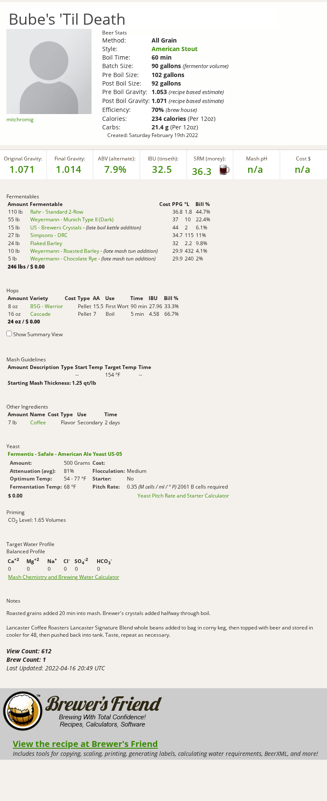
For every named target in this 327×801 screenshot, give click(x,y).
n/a (303, 169)
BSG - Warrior (46, 306)
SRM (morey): (210, 158)
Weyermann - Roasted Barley (64, 251)
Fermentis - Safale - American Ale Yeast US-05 (65, 454)
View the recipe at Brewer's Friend (85, 744)
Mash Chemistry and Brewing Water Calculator (63, 577)
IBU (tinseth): (163, 158)
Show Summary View (38, 334)
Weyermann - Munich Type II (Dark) (72, 219)
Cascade (40, 314)
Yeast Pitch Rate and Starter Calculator (183, 496)
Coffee (38, 422)
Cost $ (303, 158)
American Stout (175, 49)
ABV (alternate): (116, 158)
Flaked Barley (46, 243)
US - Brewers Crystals (56, 227)
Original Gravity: (23, 158)
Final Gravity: (69, 158)
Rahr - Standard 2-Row (56, 211)
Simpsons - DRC (49, 235)
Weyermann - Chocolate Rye (63, 258)
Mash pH (256, 158)
